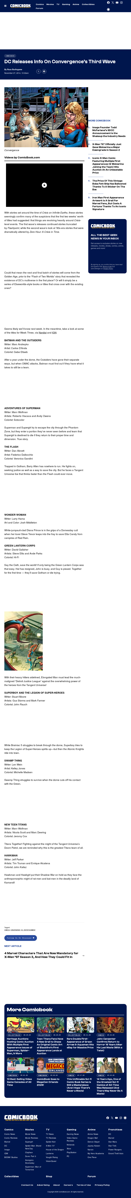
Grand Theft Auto (115, 1153)
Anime (76, 4)
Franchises (115, 1129)
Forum (39, 8)
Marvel (7, 1141)
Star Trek (112, 1145)
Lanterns (49, 1153)
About (56, 1185)
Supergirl (29, 1141)
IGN (54, 332)
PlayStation (72, 1152)
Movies (50, 4)
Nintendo (70, 1144)
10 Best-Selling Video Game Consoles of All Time (19, 1082)
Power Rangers (115, 1149)
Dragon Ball (93, 1138)
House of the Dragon (55, 1149)
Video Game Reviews (72, 1139)
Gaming (66, 4)
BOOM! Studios (11, 1157)
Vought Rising (52, 1157)
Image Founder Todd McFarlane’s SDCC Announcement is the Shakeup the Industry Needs (108, 132)
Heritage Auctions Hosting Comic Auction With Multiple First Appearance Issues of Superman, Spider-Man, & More (20, 1046)
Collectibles (88, 4)
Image (7, 1149)
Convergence (15, 930)
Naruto (91, 1149)
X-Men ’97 (50, 1145)
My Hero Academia (96, 1153)
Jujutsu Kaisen (94, 1145)
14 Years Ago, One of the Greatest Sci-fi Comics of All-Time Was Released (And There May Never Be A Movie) (110, 1086)
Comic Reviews (10, 1138)
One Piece (92, 1157)
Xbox (69, 1148)
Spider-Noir (51, 1141)
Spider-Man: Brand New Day (33, 1147)
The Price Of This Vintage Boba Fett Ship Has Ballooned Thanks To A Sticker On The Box (109, 185)
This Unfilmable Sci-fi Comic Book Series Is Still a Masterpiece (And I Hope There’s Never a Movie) (79, 1085)
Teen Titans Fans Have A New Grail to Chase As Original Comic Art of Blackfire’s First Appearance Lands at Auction (50, 1046)
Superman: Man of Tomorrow (33, 1168)
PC (68, 1156)
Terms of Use (107, 266)
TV (58, 4)
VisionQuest (51, 1161)
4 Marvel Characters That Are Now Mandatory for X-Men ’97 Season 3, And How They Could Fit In (41, 955)
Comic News (9, 1134)
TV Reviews (51, 1138)
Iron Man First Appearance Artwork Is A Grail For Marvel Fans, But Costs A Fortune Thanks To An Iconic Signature (109, 203)
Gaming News (73, 1134)
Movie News (30, 1134)
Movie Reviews (31, 1138)
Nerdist (43, 332)
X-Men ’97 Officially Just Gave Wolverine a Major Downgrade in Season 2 (106, 147)
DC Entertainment (28, 930)
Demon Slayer (94, 1141)
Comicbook (10, 56)
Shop (49, 1176)
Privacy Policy (108, 268)
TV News (50, 1134)
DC (5, 1145)
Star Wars (112, 1141)
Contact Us (27, 1185)
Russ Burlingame (14, 69)
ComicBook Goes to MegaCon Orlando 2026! (48, 1082)
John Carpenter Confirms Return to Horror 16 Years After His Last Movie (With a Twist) (109, 1044)
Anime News (93, 1134)
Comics (40, 4)
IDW (6, 1153)
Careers (68, 1185)
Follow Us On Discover (20, 938)
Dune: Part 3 (30, 1156)
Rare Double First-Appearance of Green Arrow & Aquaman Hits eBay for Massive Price (80, 1043)
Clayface (29, 1152)
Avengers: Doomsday (29, 1161)
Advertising (43, 1185)
